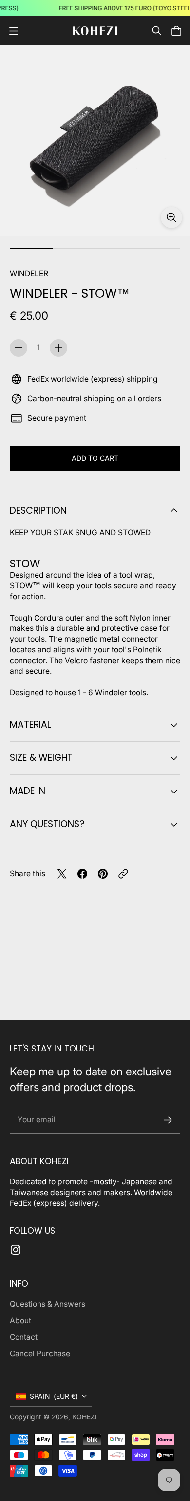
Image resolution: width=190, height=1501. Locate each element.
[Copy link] (123, 873)
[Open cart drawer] (176, 31)
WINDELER (29, 273)
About (20, 1320)
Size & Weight (41, 757)
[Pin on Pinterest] (103, 873)
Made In (27, 790)
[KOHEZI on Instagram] (15, 1250)
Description (38, 510)
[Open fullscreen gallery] (171, 217)
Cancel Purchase (40, 1353)
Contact (24, 1337)
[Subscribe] (168, 1120)
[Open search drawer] (157, 31)
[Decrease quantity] (18, 348)
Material (30, 724)
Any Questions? (47, 824)
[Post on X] (62, 873)
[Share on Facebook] (82, 873)
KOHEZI (84, 1417)
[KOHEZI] (95, 31)
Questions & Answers (47, 1303)
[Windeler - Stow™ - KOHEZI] (95, 140)
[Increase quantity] (58, 348)
